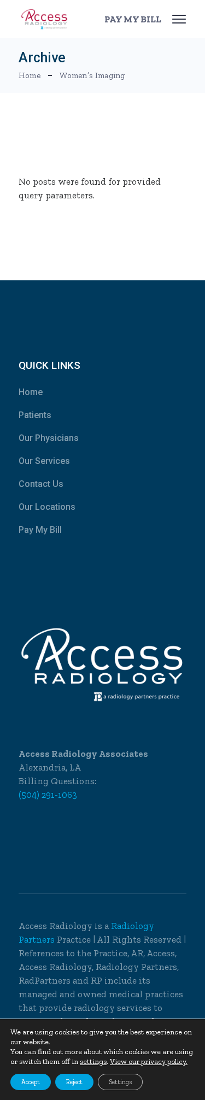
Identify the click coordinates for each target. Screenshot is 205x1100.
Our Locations (47, 507)
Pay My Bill (40, 530)
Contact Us (41, 484)
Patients (35, 415)
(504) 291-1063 (48, 794)
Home (31, 392)
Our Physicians (49, 438)
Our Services (44, 461)
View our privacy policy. (149, 1061)
